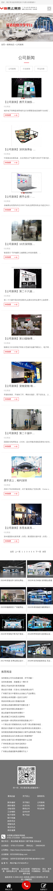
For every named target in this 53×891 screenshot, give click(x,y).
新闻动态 (10, 45)
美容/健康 (11, 830)
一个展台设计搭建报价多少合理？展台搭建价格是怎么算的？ (22, 724)
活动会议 (37, 841)
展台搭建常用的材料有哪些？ (13, 713)
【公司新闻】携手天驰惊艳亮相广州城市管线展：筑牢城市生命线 (20, 102)
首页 (3, 45)
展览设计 (22, 841)
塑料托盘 (15, 869)
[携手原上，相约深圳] (26, 467)
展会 (44, 869)
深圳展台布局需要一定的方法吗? (14, 697)
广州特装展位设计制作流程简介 (13, 744)
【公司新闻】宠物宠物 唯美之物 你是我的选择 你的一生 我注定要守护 (20, 386)
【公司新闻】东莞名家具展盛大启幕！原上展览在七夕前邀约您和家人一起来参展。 (20, 527)
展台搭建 (14, 841)
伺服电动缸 (36, 869)
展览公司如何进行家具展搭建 (13, 686)
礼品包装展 (25, 869)
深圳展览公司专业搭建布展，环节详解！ (17, 678)
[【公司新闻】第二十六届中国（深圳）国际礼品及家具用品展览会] (26, 277)
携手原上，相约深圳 (15, 480)
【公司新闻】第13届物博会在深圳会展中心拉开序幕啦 (20, 338)
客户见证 (26, 815)
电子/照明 (11, 815)
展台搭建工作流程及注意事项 (13, 717)
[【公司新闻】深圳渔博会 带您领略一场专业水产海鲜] (26, 135)
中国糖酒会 (36, 871)
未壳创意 (46, 871)
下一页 (38, 552)
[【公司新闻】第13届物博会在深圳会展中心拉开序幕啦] (26, 325)
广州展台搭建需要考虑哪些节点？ (14, 751)
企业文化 (26, 805)
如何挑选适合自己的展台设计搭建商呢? (17, 736)
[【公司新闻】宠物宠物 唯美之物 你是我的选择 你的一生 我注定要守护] (26, 372)
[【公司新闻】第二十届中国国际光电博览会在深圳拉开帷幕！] (26, 419)
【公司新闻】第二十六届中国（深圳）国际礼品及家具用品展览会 (20, 291)
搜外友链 (26, 873)
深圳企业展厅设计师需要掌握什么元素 (16, 740)
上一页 (17, 552)
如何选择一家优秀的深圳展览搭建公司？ (17, 720)
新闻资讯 (41, 796)
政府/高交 (11, 821)
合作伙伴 (26, 812)
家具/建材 (11, 802)
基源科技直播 (24, 871)
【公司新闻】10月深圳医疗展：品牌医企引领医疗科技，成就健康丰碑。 (20, 244)
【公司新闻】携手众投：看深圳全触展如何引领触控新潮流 (20, 196)
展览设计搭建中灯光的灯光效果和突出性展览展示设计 (22, 728)
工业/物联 (11, 812)
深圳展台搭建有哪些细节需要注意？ (15, 705)
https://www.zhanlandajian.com (22, 850)
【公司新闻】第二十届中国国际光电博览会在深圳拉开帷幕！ (20, 433)
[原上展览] (26, 8)
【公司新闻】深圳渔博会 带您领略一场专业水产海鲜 (20, 149)
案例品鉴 (11, 796)
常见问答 (41, 69)
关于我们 (26, 802)
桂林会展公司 (11, 871)
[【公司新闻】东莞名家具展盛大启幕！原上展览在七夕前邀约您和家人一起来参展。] (26, 514)
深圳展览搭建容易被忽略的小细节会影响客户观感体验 (22, 732)
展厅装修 (29, 841)
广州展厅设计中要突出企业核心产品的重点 (18, 693)
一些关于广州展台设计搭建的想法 (14, 748)
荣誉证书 (26, 809)
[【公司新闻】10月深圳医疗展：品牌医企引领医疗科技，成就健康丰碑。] (26, 230)
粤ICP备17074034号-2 (19, 863)
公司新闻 (19, 45)
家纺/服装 (11, 805)
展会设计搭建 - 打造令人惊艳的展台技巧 (17, 690)
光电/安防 (11, 809)
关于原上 (26, 796)
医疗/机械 (11, 818)
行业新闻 (26, 69)
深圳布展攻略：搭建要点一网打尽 (14, 682)
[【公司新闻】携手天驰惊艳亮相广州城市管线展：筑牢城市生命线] (26, 88)
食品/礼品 (11, 827)
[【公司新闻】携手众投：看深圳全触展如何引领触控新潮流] (26, 183)
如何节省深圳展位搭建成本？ (13, 709)
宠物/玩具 (11, 824)
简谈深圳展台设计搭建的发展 (13, 701)
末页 (44, 552)
